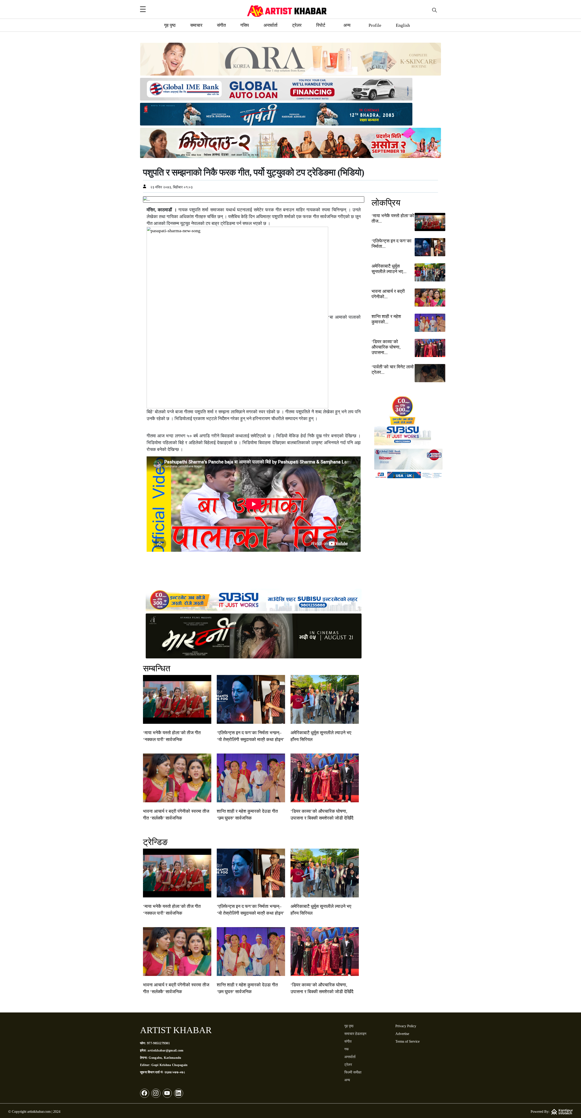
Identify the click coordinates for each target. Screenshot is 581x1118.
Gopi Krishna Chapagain (169, 1065)
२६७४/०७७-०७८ (174, 1072)
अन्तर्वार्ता (270, 25)
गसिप (244, 25)
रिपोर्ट (320, 25)
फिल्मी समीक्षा (353, 1072)
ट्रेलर (297, 25)
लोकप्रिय (386, 202)
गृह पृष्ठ (170, 25)
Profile (375, 25)
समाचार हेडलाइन (355, 1034)
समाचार (196, 25)
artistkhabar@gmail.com (165, 1050)
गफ (346, 1049)
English (403, 25)
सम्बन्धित (156, 668)
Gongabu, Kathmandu (165, 1057)
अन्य (346, 25)
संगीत (221, 25)
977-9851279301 (158, 1043)
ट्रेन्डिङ (155, 842)
